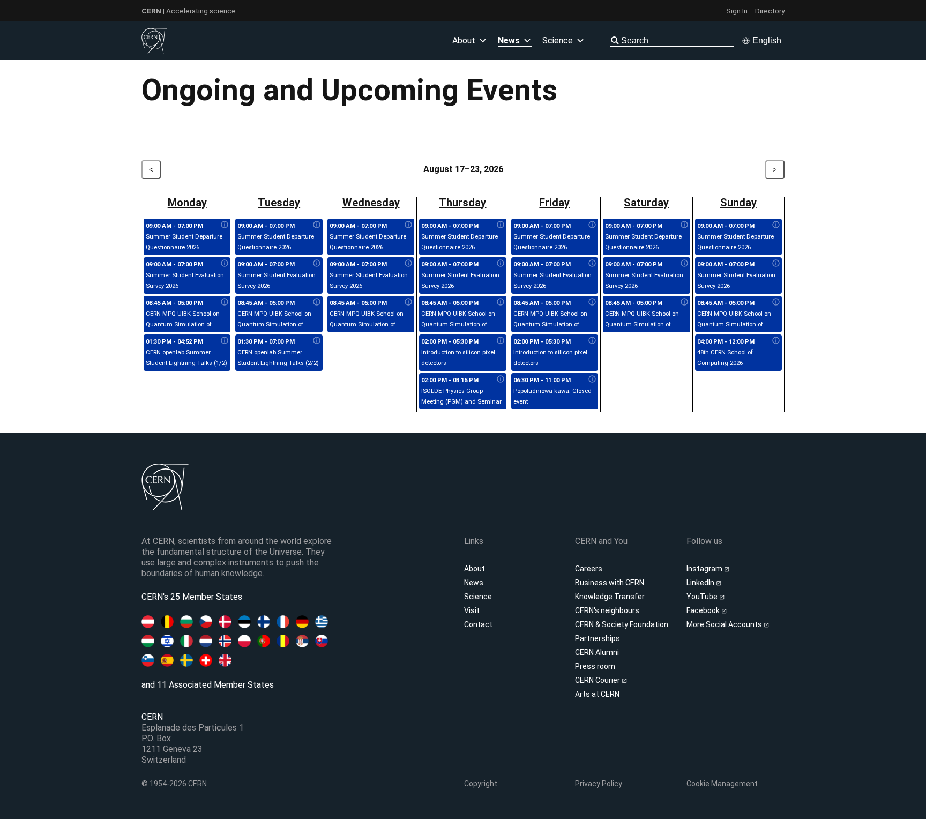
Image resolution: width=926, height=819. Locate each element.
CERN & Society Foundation (621, 624)
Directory (770, 10)
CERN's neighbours (607, 610)
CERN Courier (598, 680)
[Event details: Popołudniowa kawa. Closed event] (592, 379)
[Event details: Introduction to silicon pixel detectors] (500, 341)
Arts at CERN (597, 694)
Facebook (703, 610)
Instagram (705, 568)
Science (557, 40)
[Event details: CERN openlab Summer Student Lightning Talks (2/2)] (317, 341)
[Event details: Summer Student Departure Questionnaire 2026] (224, 225)
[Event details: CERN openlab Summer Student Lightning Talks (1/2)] (224, 341)
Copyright (480, 783)
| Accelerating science (188, 10)
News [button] (509, 40)
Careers (588, 568)
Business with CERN (609, 582)
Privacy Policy (598, 783)
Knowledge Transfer (610, 596)
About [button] (463, 40)
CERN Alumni (597, 652)
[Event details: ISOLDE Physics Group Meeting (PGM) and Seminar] (500, 379)
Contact (478, 624)
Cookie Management (722, 783)
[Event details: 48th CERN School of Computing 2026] (776, 341)
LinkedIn (701, 582)
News (473, 582)
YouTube (702, 596)
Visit (472, 610)
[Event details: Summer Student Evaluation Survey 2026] (224, 263)
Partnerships (597, 638)
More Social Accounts (725, 624)
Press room (595, 666)
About (474, 568)
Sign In (737, 10)
